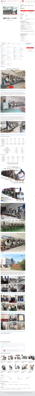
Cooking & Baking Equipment (16, 384)
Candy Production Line (21, 384)
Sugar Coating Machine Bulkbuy (18, 389)
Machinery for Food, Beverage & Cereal (10, 3)
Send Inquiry (30, 49)
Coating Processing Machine (3, 389)
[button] (23, 44)
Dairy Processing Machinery (10, 384)
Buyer (22, 2)
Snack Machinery (15, 3)
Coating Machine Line (8, 389)
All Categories (2, 2)
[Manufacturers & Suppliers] (3, 1)
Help (25, 2)
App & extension (28, 2)
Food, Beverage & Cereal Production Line (4, 384)
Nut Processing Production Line (26, 384)
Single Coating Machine (13, 389)
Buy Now (27, 10)
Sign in (33, 1)
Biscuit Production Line (3, 385)
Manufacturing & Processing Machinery (4, 3)
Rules (34, 2)
